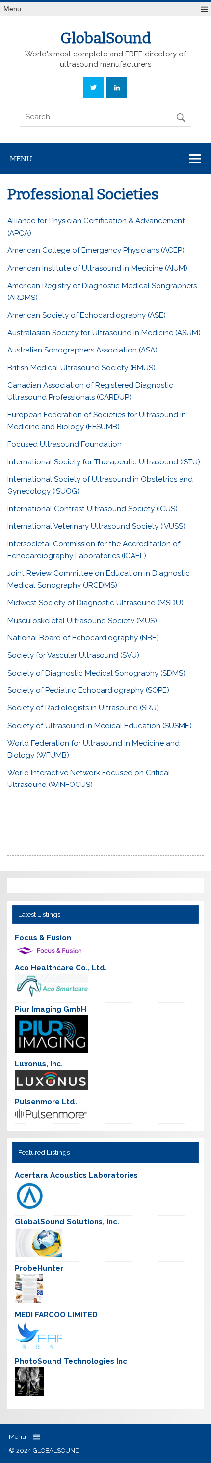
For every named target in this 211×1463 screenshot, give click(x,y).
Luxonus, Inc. (39, 1063)
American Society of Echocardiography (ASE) (86, 315)
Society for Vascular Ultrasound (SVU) (73, 655)
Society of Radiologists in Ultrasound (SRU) (83, 708)
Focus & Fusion (43, 937)
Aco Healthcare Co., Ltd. (61, 967)
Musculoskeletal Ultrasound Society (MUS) (82, 620)
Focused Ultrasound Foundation (64, 444)
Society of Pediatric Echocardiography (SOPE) (88, 690)
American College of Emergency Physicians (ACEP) (96, 250)
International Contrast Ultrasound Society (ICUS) (92, 508)
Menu (12, 9)
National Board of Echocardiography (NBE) (83, 637)
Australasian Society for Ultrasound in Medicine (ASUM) (104, 332)
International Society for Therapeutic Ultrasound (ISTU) (103, 462)
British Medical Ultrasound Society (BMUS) (81, 367)
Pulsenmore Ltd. (46, 1101)
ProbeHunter (39, 1268)
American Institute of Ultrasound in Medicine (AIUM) (97, 268)
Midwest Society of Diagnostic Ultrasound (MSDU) (95, 602)
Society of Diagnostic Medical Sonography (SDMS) (96, 673)
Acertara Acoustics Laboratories (76, 1175)
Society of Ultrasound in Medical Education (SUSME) (99, 725)
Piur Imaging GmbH (50, 1009)
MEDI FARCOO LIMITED (56, 1314)
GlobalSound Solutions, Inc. (67, 1222)
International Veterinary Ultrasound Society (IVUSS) (96, 526)
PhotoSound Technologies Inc (71, 1361)
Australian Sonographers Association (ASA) (82, 350)
